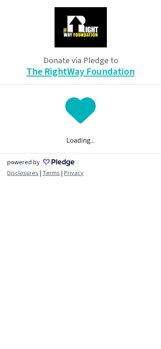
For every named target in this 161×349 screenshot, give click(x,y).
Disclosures (22, 173)
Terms (51, 173)
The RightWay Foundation (80, 72)
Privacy (74, 173)
